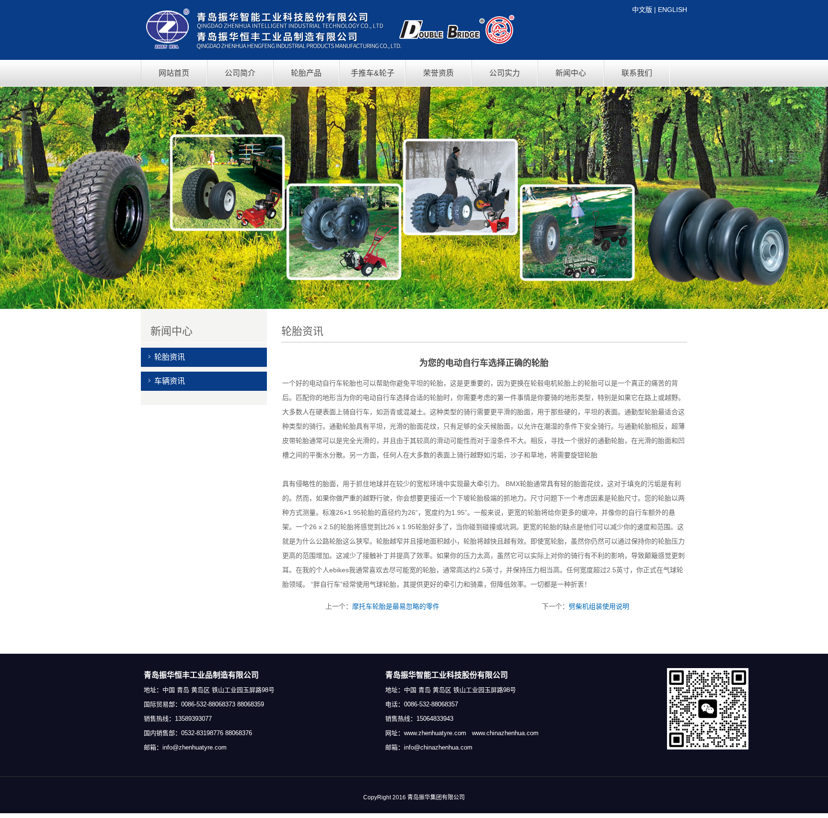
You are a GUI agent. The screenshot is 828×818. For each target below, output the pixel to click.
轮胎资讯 (169, 357)
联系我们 (636, 73)
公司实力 (504, 73)
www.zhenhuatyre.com (435, 733)
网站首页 (174, 73)
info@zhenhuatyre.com (194, 747)
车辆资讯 (169, 381)
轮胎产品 (306, 73)
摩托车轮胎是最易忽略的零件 (395, 606)
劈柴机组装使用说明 (599, 606)
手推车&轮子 (372, 73)
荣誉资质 (438, 73)
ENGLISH (672, 9)
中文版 (642, 9)
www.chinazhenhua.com (505, 733)
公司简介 (240, 73)
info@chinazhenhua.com (438, 747)
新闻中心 (570, 73)
